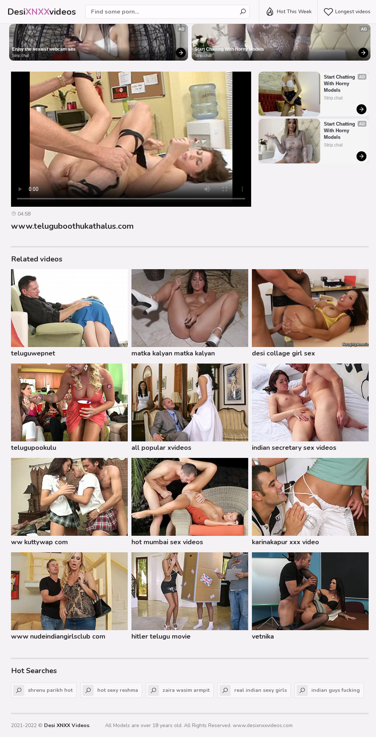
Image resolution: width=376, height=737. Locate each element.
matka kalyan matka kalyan (173, 353)
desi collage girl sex (283, 353)
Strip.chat (20, 55)
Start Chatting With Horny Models (229, 49)
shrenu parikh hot (50, 690)
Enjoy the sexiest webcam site (44, 49)
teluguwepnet (33, 353)
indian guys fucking (335, 690)
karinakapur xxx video (285, 542)
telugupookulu (33, 447)
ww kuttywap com (39, 542)
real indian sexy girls (260, 690)
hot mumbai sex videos (167, 542)
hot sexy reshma (117, 690)
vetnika (263, 636)
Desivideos (41, 12)
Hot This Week (294, 11)
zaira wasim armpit (186, 690)
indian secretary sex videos (294, 447)
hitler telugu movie (161, 636)
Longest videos (352, 11)
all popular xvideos (161, 447)
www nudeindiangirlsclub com (58, 636)
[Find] (243, 12)
